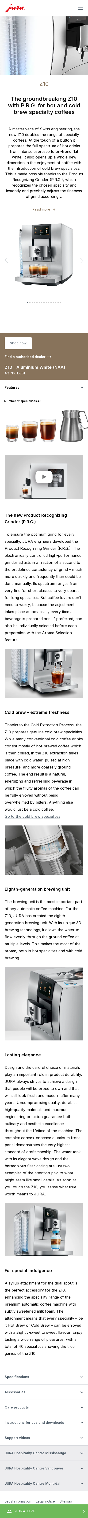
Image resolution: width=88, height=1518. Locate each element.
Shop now (18, 343)
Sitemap (66, 1501)
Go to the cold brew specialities (32, 816)
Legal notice (45, 1501)
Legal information (18, 1501)
